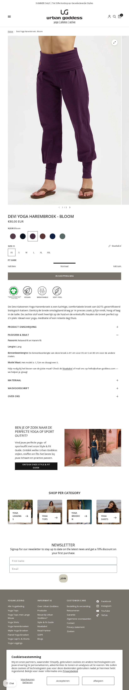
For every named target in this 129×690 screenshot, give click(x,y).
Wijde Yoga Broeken (18, 630)
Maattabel (67, 368)
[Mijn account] (109, 16)
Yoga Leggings (17, 516)
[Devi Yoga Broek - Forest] (62, 236)
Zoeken (70, 631)
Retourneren (73, 610)
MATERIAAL (14, 380)
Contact (70, 623)
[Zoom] (115, 42)
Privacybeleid (70, 671)
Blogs (40, 638)
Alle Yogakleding (16, 606)
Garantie (71, 614)
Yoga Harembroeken (18, 626)
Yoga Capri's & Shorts (19, 638)
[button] (36, 466)
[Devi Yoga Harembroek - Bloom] (33, 236)
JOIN (63, 578)
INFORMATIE (44, 601)
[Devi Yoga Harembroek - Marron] (43, 236)
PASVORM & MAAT (18, 334)
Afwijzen (98, 680)
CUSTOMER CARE (76, 601)
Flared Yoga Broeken (18, 634)
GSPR (40, 634)
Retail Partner (44, 630)
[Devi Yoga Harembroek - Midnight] (53, 236)
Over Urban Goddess (48, 606)
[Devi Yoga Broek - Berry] (13, 236)
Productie (42, 610)
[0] (119, 16)
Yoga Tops (45, 518)
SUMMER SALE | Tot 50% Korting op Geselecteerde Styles (64, 3)
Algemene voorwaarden (79, 618)
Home (10, 31)
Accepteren (63, 680)
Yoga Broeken (76, 516)
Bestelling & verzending (78, 606)
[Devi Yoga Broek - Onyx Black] (23, 236)
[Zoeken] (114, 16)
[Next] (70, 207)
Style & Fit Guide (45, 622)
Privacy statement (75, 627)
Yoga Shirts (104, 518)
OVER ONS (14, 396)
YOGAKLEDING (16, 601)
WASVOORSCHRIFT (18, 388)
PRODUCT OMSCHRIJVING (22, 326)
